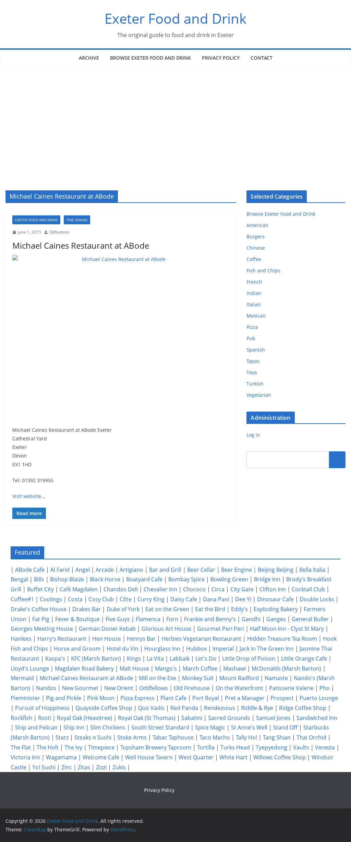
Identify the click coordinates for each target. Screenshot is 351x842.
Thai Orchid (311, 737)
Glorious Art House (166, 628)
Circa (218, 589)
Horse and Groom (77, 648)
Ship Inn (73, 727)
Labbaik (180, 658)
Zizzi (101, 767)
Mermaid (22, 678)
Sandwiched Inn (316, 718)
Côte (126, 599)
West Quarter (196, 757)
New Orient (118, 688)
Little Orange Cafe (304, 658)
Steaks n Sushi (92, 737)
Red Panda (184, 708)
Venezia (325, 747)
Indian (253, 293)
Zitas (84, 767)
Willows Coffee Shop (279, 757)
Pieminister (25, 698)
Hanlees (21, 638)
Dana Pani (216, 599)
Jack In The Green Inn (267, 648)
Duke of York (123, 609)
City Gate (242, 589)
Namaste (276, 678)
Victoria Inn (25, 757)
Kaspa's (55, 658)
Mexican (256, 315)
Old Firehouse (192, 688)
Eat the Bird (210, 609)
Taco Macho (214, 737)
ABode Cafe (30, 569)
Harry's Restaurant (61, 638)
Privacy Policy (221, 58)
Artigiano (131, 569)
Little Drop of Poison (248, 658)
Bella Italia (312, 569)
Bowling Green (229, 579)
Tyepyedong (271, 747)
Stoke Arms (132, 737)
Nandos (46, 688)
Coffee (253, 259)
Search (337, 459)
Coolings (51, 599)
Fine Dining (76, 219)
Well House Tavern (149, 757)
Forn (172, 619)
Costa (75, 599)
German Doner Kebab (107, 628)
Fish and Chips (263, 270)
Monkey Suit (198, 678)
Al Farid (60, 569)
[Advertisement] (175, 118)
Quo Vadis (151, 708)
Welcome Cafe (101, 757)
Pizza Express (137, 698)
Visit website (26, 496)
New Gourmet (80, 688)
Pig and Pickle (63, 698)
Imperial (223, 648)
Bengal (19, 579)
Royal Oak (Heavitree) (84, 718)
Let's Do (205, 658)
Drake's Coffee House (38, 609)
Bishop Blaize (67, 579)
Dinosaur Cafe (275, 599)
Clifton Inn (272, 589)
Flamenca (148, 619)
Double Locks (317, 599)
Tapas (252, 361)
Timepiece (101, 747)
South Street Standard (160, 727)
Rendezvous (219, 708)
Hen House (106, 638)
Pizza (252, 327)
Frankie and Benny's (210, 619)
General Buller (310, 619)
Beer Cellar (201, 569)
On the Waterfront (239, 688)
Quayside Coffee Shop (103, 708)
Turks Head (235, 747)
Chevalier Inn (160, 589)
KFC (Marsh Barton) (96, 658)
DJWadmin (59, 232)
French (254, 281)
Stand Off (285, 727)
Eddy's (239, 609)
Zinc (66, 767)
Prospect (282, 698)
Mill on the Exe (157, 678)
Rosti (44, 718)
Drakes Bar (86, 609)
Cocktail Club (308, 589)
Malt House (134, 668)
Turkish (255, 383)
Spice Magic (210, 727)
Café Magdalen (79, 589)
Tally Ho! (246, 737)
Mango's (166, 668)
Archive (89, 58)
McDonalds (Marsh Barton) (286, 668)
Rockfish (21, 718)
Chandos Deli (121, 589)
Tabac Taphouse (173, 737)
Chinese (255, 248)
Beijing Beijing (275, 569)
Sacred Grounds (229, 718)
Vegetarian (258, 395)
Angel (82, 569)
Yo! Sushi (44, 767)
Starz (62, 737)
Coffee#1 (22, 599)
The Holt (48, 747)
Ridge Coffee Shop (302, 708)
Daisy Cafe (183, 599)
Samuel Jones (273, 718)
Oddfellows (153, 688)
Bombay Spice (186, 579)
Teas (251, 372)
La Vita (155, 658)
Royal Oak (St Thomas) (147, 718)
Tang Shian (277, 737)
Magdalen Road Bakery (84, 668)
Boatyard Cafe (144, 579)
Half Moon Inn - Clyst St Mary (287, 628)
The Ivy (73, 747)
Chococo (194, 589)
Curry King (151, 599)
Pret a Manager (245, 698)
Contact (262, 58)
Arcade (105, 569)
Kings (134, 658)
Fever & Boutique (77, 619)
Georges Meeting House (42, 628)
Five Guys (118, 619)
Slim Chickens (107, 727)
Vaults (301, 747)
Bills (39, 579)
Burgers (255, 236)
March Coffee (200, 668)
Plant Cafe (173, 698)
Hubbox (196, 648)
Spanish (255, 349)
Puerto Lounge (319, 698)
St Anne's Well (249, 727)
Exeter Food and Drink (175, 18)
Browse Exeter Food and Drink (150, 58)
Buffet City (40, 589)
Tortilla (206, 747)
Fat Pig (40, 619)
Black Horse (105, 579)
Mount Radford (239, 678)
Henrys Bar (141, 638)
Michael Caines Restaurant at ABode (80, 245)
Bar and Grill (165, 569)
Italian (253, 304)
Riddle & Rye (257, 708)
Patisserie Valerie (291, 688)
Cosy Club (101, 599)
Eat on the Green (167, 609)
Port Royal (205, 698)
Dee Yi (243, 599)
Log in (253, 434)
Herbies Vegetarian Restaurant (201, 638)
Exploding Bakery (276, 609)
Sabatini (191, 718)
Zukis (119, 767)
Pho (324, 688)
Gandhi (251, 619)
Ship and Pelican (36, 727)
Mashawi (234, 668)
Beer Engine (236, 569)
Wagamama (61, 757)
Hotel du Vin (122, 648)
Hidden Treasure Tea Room (282, 638)
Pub (250, 338)
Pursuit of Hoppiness (42, 708)
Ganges (276, 619)
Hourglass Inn (162, 648)
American (257, 225)
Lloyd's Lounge (30, 668)
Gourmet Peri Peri (220, 628)
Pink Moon (100, 698)
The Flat (21, 747)
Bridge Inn (267, 579)
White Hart (233, 757)
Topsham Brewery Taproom (155, 747)
